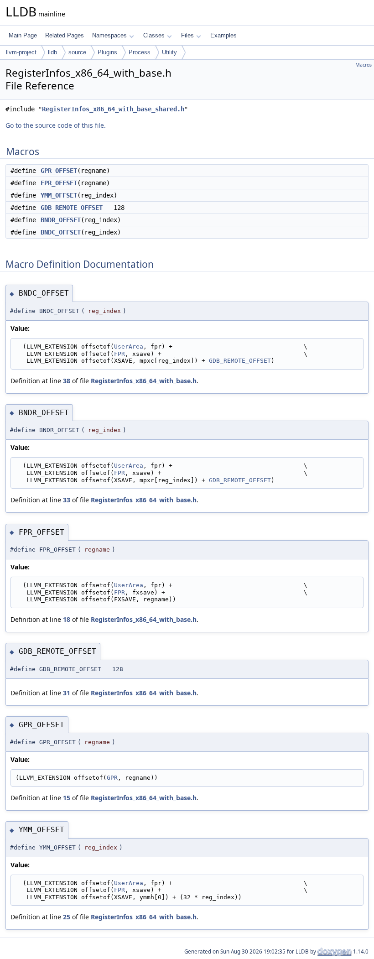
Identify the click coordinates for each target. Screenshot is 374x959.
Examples (223, 35)
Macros (363, 65)
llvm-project (21, 52)
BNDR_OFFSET (61, 220)
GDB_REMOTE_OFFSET (72, 207)
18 (66, 619)
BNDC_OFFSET (61, 232)
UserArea (128, 346)
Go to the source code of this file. (55, 125)
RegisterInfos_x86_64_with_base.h (144, 380)
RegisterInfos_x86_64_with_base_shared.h (113, 109)
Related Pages (64, 35)
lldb (52, 52)
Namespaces (109, 35)
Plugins (107, 52)
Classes (154, 35)
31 (66, 692)
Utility (169, 52)
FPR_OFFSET (59, 183)
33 (66, 499)
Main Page (23, 35)
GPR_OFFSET (59, 170)
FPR (119, 353)
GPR (112, 777)
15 (66, 797)
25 (66, 916)
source (77, 52)
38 (66, 380)
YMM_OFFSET (59, 195)
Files (187, 35)
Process (140, 52)
